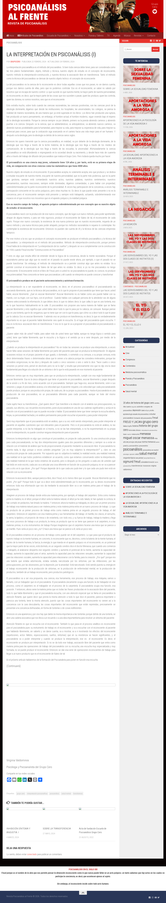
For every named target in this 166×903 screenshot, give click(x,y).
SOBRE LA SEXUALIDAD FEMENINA (140, 88)
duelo (143, 410)
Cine (127, 353)
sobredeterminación (147, 462)
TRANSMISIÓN (147, 466)
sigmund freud (131, 461)
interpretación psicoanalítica (37, 793)
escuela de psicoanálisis (141, 414)
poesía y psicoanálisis (131, 446)
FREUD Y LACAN (132, 422)
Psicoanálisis (14, 42)
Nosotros (78, 35)
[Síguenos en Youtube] (157, 41)
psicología (126, 454)
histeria (135, 426)
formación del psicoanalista (143, 418)
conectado (32, 854)
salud (137, 454)
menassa (145, 434)
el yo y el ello (150, 410)
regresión (132, 454)
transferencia (77, 793)
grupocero (15, 61)
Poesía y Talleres (95, 35)
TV (108, 35)
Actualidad (130, 347)
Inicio (11, 35)
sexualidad (139, 458)
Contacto (151, 35)
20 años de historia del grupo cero (138, 402)
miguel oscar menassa (138, 438)
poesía (157, 442)
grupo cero (21, 793)
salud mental (66, 793)
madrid (129, 434)
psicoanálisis (54, 793)
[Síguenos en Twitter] (160, 41)
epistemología (128, 414)
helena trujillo (127, 426)
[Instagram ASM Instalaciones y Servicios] (154, 41)
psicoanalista (143, 446)
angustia (133, 407)
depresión (136, 410)
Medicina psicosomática (136, 372)
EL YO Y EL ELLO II (132, 324)
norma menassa (148, 442)
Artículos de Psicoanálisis (31, 35)
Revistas (137, 35)
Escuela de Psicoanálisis (58, 35)
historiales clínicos (135, 430)
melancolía (135, 434)
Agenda (116, 35)
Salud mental (131, 391)
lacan (125, 434)
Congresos (130, 359)
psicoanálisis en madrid (150, 450)
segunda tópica (129, 458)
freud (155, 417)
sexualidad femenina (149, 458)
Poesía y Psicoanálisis (135, 378)
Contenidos (128, 286)
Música (127, 35)
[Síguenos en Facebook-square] (151, 41)
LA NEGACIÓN (130, 224)
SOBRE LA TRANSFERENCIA (57, 828)
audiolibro (140, 407)
